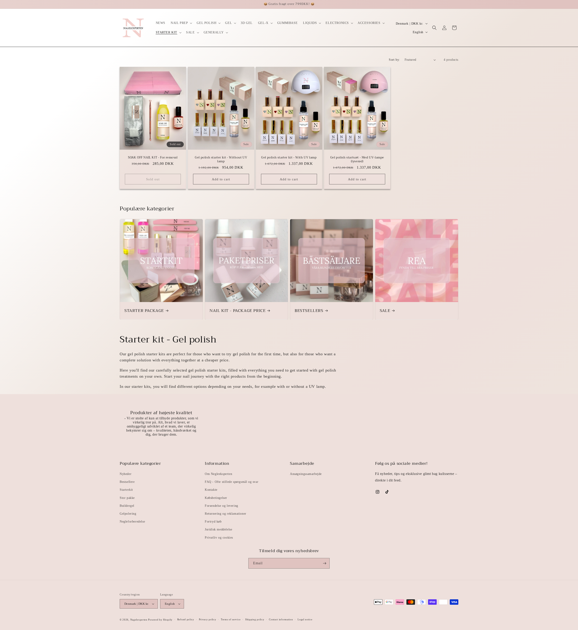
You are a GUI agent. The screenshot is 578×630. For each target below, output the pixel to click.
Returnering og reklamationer (225, 513)
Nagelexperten (138, 619)
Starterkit (126, 489)
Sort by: (394, 59)
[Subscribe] (324, 563)
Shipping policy (254, 619)
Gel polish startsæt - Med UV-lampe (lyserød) (357, 159)
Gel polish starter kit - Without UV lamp (221, 159)
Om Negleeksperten (218, 474)
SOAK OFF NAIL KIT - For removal (153, 158)
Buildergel (127, 505)
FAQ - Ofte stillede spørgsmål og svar (231, 482)
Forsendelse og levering (221, 505)
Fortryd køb (213, 521)
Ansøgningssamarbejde (306, 474)
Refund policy (185, 619)
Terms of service (230, 619)
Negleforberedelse (132, 521)
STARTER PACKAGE (144, 310)
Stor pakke (127, 498)
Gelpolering (128, 513)
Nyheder (125, 474)
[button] (181, 23)
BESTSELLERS (309, 310)
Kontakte (211, 489)
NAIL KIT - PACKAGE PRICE (238, 310)
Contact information (281, 619)
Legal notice (305, 619)
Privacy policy (207, 619)
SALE (385, 310)
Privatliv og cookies (219, 537)
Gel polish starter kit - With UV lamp (289, 158)
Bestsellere (127, 482)
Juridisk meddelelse (218, 529)
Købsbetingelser (216, 498)
